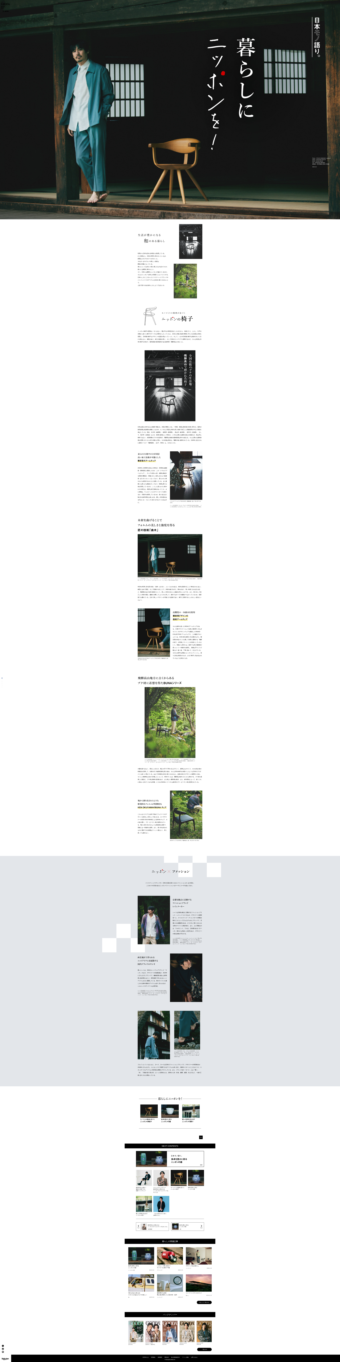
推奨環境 (160, 1357)
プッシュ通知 (185, 1357)
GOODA (5, 4)
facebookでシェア (3, 1349)
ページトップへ (201, 1137)
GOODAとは (146, 1357)
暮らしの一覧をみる (204, 1302)
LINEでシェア (3, 1352)
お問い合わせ (194, 1357)
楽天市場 (5, 1359)
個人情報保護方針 (175, 1357)
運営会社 (167, 1357)
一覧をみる (204, 1349)
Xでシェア (3, 1346)
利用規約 (153, 1357)
